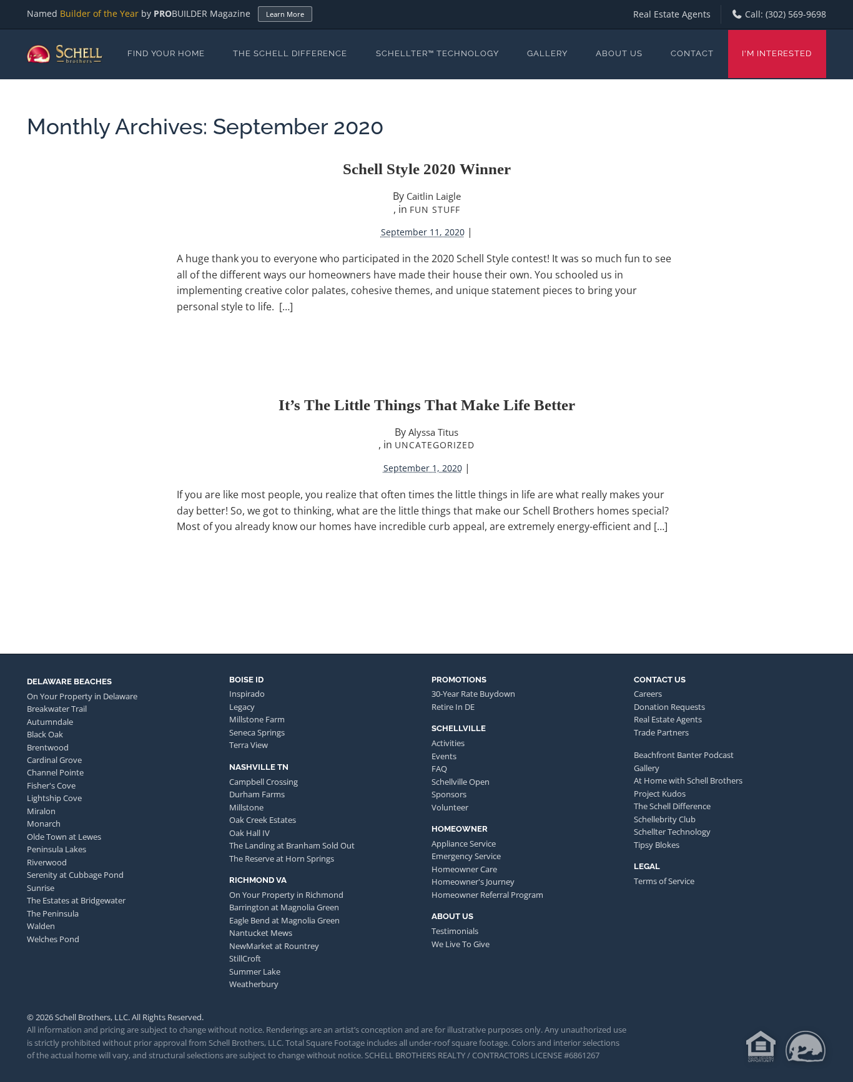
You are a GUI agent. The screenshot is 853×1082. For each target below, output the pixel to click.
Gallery (547, 53)
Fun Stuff (435, 209)
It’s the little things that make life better (427, 404)
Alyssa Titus (433, 432)
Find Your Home (166, 53)
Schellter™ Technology (437, 53)
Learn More (285, 14)
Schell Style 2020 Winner (427, 168)
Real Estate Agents (672, 14)
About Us (619, 53)
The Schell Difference (290, 53)
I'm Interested (777, 53)
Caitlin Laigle (434, 196)
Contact (692, 53)
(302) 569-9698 (796, 14)
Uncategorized (435, 445)
